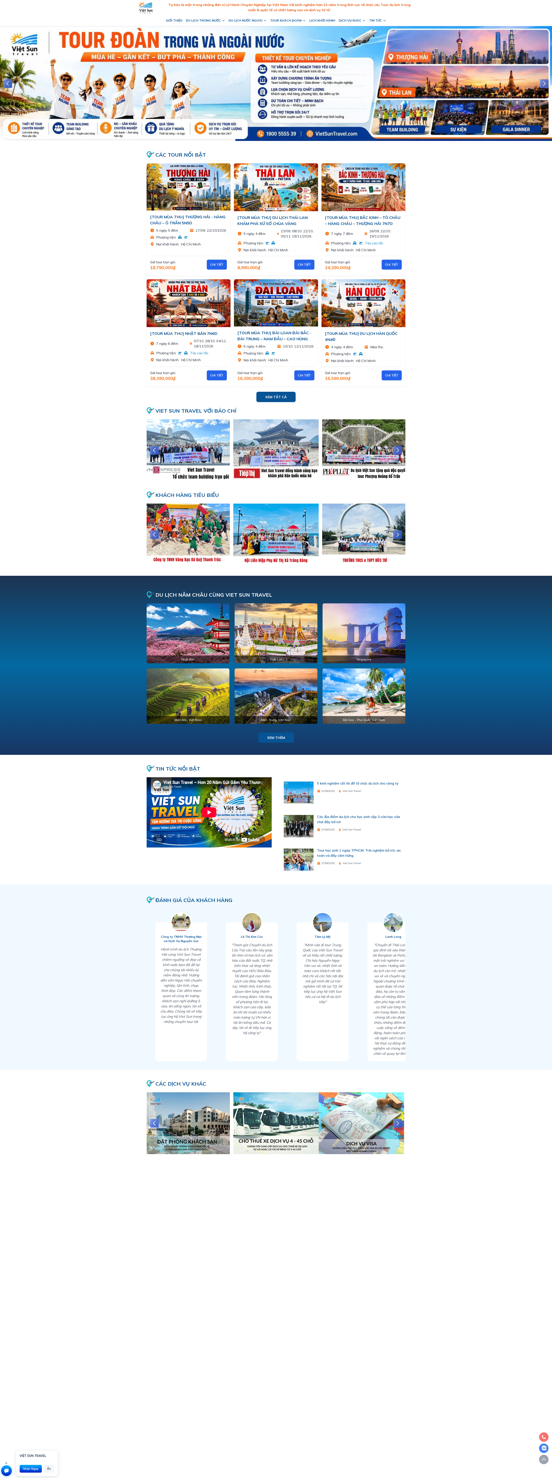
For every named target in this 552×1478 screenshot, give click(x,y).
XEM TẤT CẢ (276, 397)
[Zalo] (544, 1448)
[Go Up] (544, 1459)
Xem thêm (276, 737)
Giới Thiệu (174, 20)
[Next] (544, 83)
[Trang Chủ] (145, 7)
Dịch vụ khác (350, 20)
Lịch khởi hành (322, 20)
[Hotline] (544, 1437)
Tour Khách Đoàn (286, 20)
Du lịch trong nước (203, 20)
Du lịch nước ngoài (245, 20)
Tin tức (375, 20)
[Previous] (7, 83)
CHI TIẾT (216, 265)
